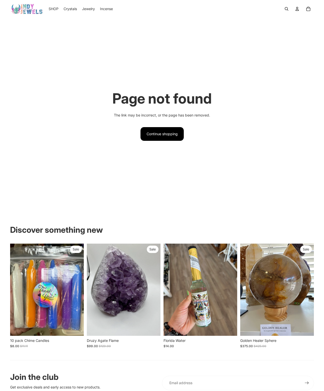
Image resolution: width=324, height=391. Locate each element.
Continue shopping (162, 134)
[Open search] (286, 8)
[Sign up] (307, 383)
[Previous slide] (94, 289)
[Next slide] (152, 289)
